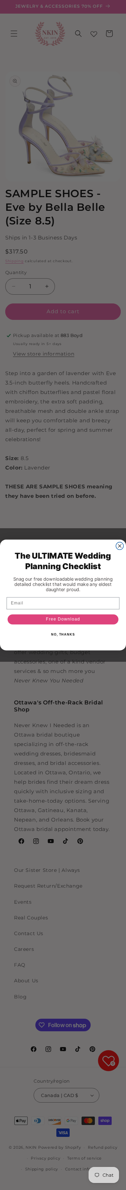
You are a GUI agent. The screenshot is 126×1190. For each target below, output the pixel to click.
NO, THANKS (63, 634)
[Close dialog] (120, 546)
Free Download (63, 619)
